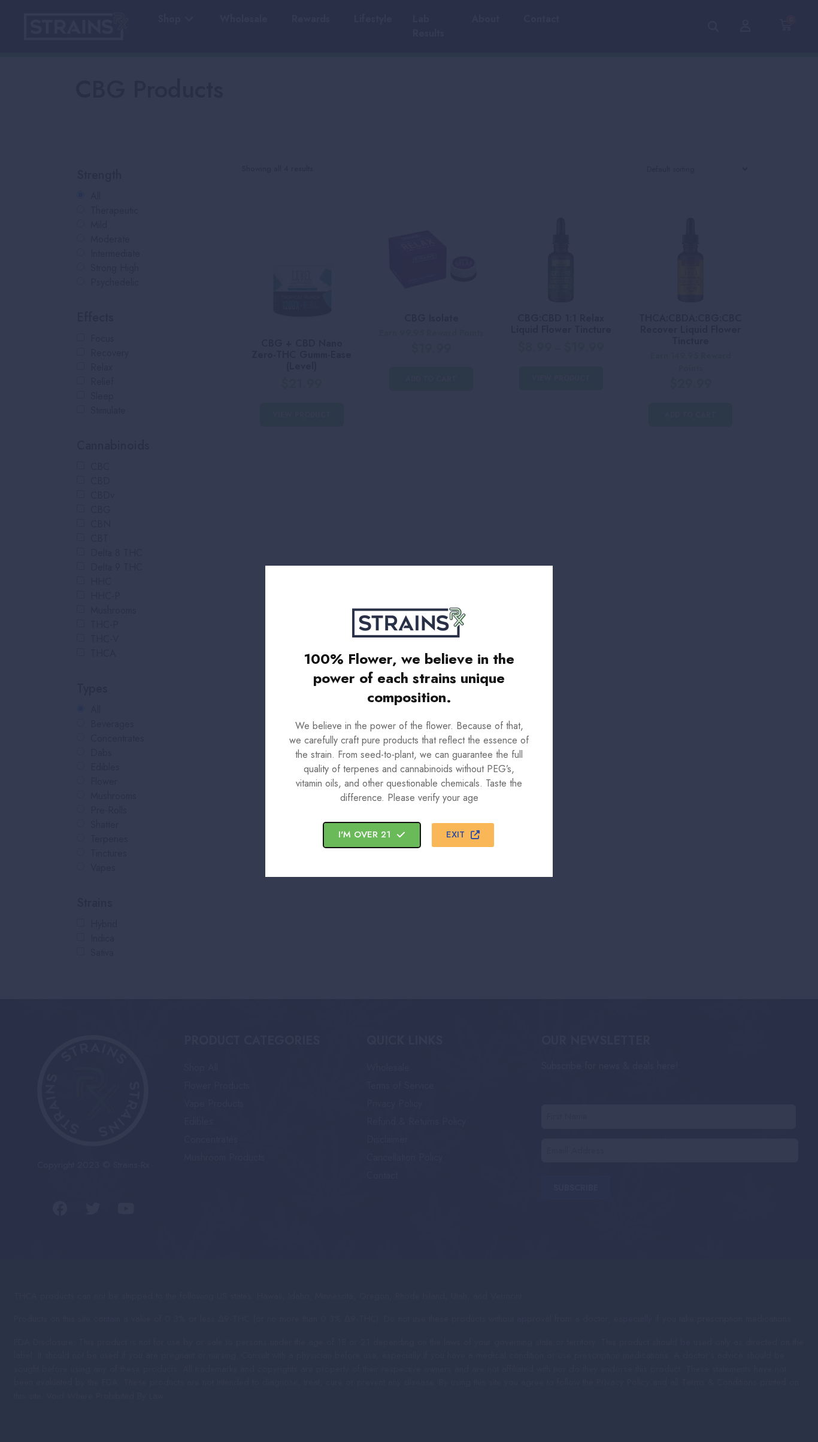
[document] (409, 721)
